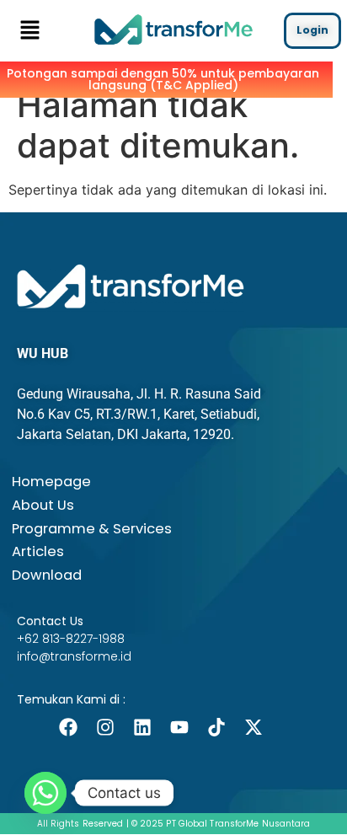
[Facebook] (68, 727)
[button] (29, 31)
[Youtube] (179, 727)
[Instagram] (105, 727)
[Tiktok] (216, 727)
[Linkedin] (142, 727)
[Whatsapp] (45, 793)
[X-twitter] (253, 727)
